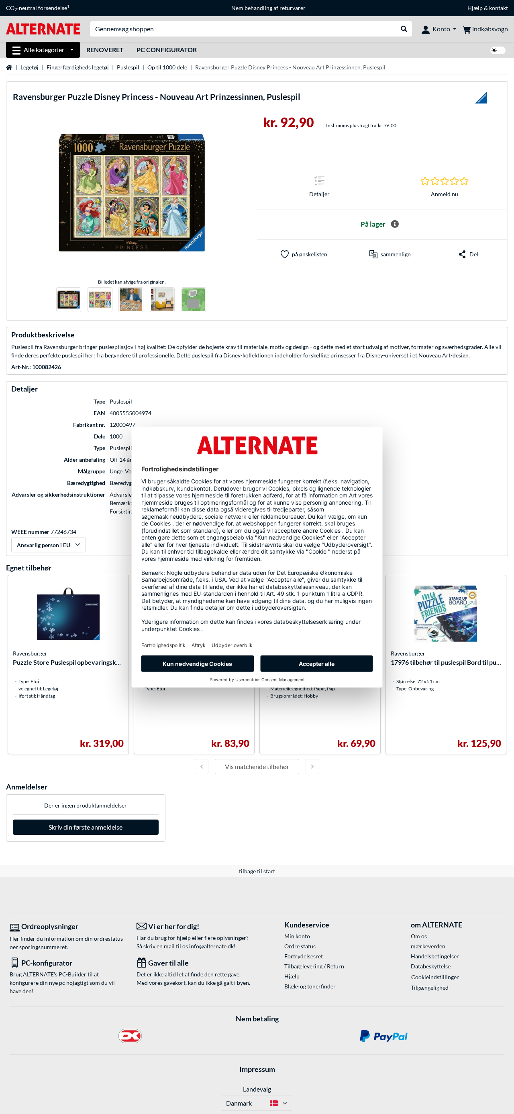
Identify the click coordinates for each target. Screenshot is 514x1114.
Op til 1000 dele (167, 67)
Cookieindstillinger (435, 977)
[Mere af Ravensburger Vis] (481, 99)
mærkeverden (428, 946)
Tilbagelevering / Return (314, 966)
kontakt (498, 7)
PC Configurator (167, 49)
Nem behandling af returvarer (268, 7)
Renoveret (105, 49)
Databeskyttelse (431, 966)
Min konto (297, 936)
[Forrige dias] (201, 766)
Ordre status (300, 946)
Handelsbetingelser (435, 956)
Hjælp (475, 7)
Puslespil (128, 67)
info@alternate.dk (211, 946)
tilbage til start (257, 871)
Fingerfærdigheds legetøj (78, 67)
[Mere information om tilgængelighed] (395, 224)
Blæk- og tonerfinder (310, 986)
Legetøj (29, 67)
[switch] (498, 50)
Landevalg (257, 1089)
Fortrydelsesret (303, 956)
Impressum (257, 1069)
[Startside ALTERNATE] (43, 28)
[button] (390, 254)
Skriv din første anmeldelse (85, 827)
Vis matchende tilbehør (257, 766)
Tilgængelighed (430, 987)
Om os (419, 936)
